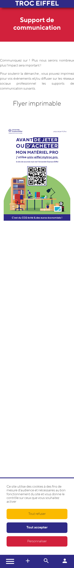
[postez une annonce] (46, 565)
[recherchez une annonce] (28, 565)
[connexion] (65, 565)
